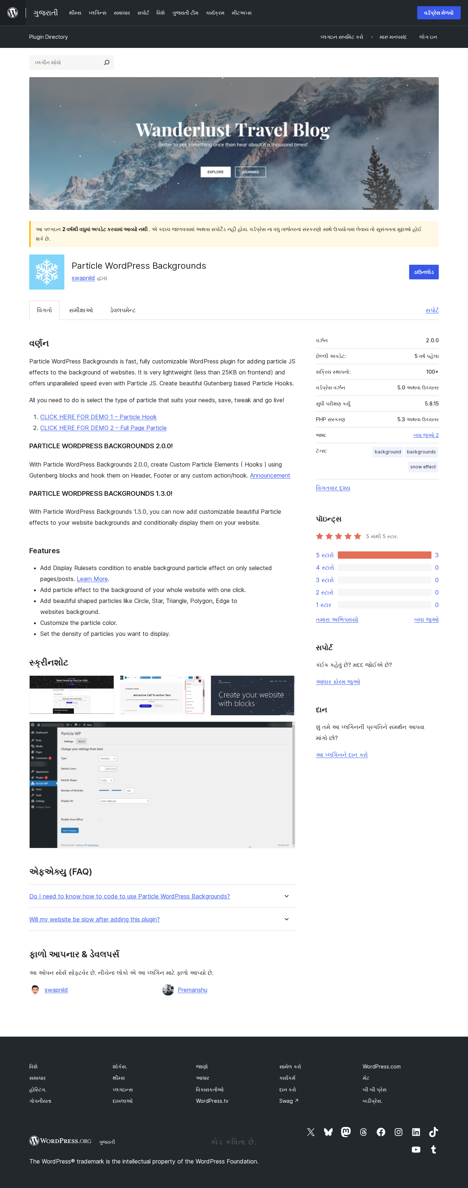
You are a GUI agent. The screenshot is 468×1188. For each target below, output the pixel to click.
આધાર (202, 1078)
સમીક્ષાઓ (81, 310)
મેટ (366, 1078)
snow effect (423, 466)
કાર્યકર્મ (287, 1078)
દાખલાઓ (123, 1101)
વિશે (33, 1066)
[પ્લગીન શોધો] (106, 62)
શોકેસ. (120, 1066)
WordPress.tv (212, 1101)
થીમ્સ (119, 1078)
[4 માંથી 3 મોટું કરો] (285, 685)
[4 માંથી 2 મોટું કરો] (195, 685)
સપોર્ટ (432, 310)
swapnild (83, 278)
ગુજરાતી (107, 1142)
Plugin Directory (48, 37)
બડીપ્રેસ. (372, 1101)
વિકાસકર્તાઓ (210, 1089)
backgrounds (421, 452)
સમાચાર (37, 1078)
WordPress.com (382, 1066)
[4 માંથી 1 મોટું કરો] (104, 685)
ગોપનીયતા (40, 1101)
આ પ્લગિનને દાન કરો (342, 754)
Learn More (92, 578)
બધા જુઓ (426, 619)
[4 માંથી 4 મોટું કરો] (285, 731)
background (388, 452)
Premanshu (192, 989)
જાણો (202, 1066)
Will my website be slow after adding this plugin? (94, 919)
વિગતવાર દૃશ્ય (333, 487)
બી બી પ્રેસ (374, 1089)
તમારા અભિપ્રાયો (337, 619)
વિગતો (44, 310)
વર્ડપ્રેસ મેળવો (439, 13)
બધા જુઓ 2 (426, 435)
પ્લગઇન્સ (123, 1089)
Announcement (270, 475)
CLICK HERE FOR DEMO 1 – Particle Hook (98, 416)
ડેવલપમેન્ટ (123, 310)
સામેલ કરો (290, 1066)
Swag (289, 1101)
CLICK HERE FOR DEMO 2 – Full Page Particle (103, 427)
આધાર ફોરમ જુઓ (338, 681)
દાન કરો (287, 1089)
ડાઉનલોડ (424, 272)
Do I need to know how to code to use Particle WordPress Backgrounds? (129, 896)
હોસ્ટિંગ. (37, 1089)
